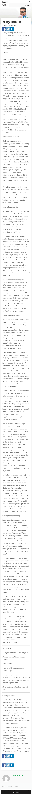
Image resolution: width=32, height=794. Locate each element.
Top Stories (9, 786)
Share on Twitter (8, 29)
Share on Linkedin (12, 29)
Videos (16, 786)
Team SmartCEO (17, 775)
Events (2, 786)
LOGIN (28, 5)
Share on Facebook (4, 29)
